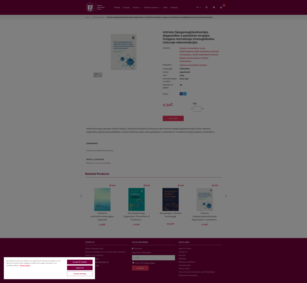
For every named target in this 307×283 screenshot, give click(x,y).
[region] (49, 268)
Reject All (79, 268)
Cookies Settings (80, 274)
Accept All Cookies (80, 262)
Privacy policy (25, 265)
